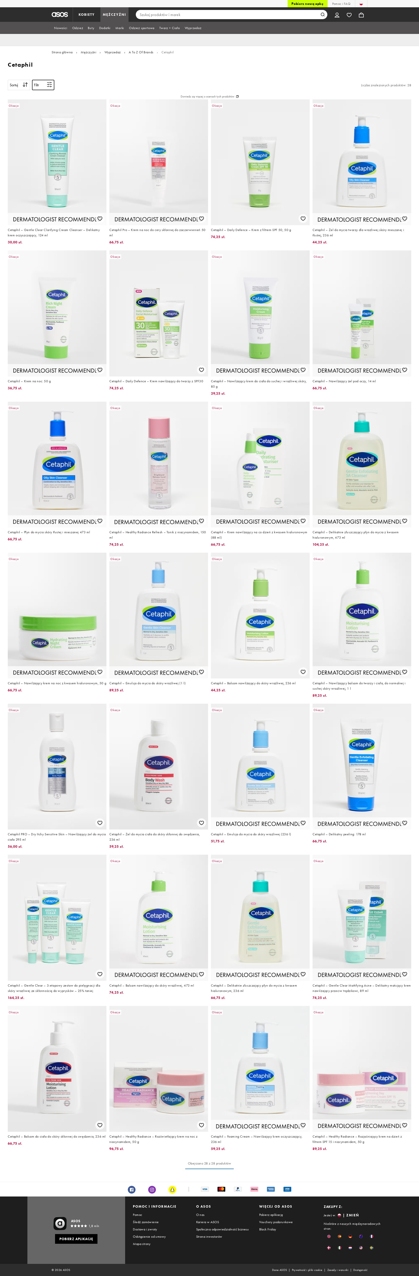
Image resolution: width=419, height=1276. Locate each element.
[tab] (61, 28)
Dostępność (360, 1270)
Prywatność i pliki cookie (307, 1270)
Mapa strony (141, 1244)
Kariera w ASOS (207, 1222)
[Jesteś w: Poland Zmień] (361, 3)
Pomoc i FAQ (341, 3)
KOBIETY (87, 14)
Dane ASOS (279, 1270)
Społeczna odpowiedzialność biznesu (222, 1229)
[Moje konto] (337, 14)
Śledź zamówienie (146, 1222)
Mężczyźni (88, 52)
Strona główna (62, 52)
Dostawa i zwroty (145, 1229)
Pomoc (137, 1214)
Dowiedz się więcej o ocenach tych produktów (207, 96)
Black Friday (267, 1229)
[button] (329, 1236)
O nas (200, 1214)
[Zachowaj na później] (99, 218)
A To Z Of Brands (141, 52)
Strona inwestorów (209, 1236)
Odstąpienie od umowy (149, 1236)
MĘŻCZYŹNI (114, 14)
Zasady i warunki (337, 1270)
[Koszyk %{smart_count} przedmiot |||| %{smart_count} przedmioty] (361, 14)
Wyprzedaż (113, 52)
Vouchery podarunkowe (276, 1222)
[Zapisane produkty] (349, 14)
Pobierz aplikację (271, 1214)
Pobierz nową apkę (307, 3)
